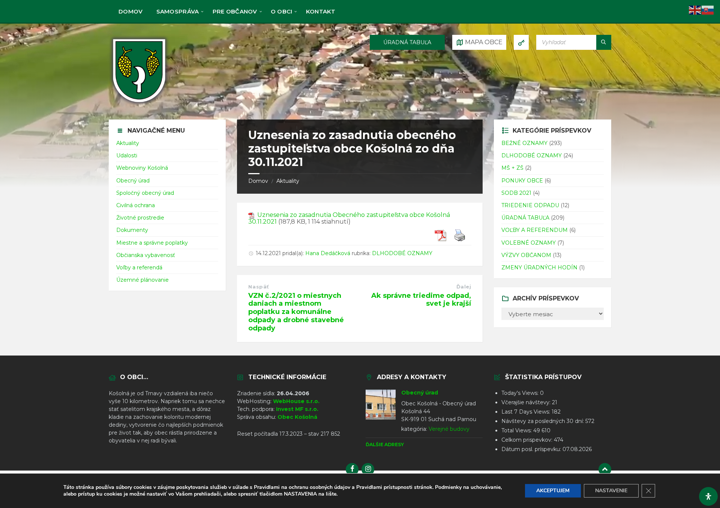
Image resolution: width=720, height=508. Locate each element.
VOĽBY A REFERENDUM (534, 230)
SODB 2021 (516, 193)
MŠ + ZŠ (512, 167)
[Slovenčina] (708, 9)
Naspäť (258, 287)
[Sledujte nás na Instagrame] (368, 469)
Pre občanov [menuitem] (235, 11)
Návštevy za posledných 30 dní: (543, 421)
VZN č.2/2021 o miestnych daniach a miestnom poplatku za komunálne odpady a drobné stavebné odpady (296, 311)
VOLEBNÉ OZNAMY (528, 242)
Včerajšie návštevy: (526, 402)
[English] (695, 9)
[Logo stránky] (139, 104)
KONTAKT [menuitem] (321, 11)
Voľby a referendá (139, 267)
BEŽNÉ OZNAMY (524, 143)
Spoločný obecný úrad (145, 193)
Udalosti (126, 155)
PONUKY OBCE (522, 180)
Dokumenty (132, 230)
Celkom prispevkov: (527, 439)
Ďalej (463, 287)
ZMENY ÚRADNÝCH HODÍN (539, 267)
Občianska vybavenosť (145, 255)
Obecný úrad (133, 180)
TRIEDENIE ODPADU (530, 205)
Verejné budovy (449, 429)
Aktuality (287, 181)
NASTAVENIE (611, 490)
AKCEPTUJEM (553, 490)
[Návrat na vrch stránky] (604, 469)
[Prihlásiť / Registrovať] (521, 42)
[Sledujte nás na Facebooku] (352, 469)
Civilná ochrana (135, 205)
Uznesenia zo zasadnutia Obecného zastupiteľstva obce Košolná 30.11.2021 (349, 218)
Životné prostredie (140, 217)
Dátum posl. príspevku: (531, 449)
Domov (258, 181)
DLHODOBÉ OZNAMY (402, 253)
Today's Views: (520, 393)
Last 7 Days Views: (526, 411)
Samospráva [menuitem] (177, 11)
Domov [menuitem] (130, 11)
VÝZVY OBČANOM (526, 255)
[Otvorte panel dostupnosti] (708, 496)
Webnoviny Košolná (142, 167)
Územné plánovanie (142, 279)
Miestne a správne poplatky (152, 242)
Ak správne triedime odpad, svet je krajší (421, 299)
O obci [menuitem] (281, 11)
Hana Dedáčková (327, 253)
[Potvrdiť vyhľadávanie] (603, 42)
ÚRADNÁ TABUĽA (407, 42)
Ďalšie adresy (385, 444)
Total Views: (517, 430)
